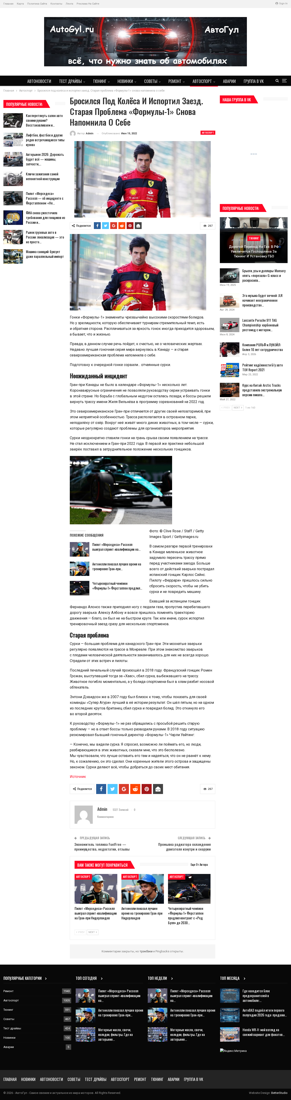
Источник (78, 776)
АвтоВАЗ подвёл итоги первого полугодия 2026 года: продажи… (265, 1012)
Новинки (125, 81)
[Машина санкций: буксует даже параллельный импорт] (13, 256)
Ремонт (174, 81)
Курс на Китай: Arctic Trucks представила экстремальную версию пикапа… (262, 390)
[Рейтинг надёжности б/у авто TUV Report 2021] (229, 370)
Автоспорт (202, 81)
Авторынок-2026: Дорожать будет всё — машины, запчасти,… (45, 159)
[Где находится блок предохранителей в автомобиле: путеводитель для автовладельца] (230, 995)
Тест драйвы (70, 81)
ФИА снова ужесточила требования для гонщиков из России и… (45, 217)
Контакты (56, 3)
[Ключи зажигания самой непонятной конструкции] (13, 179)
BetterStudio (279, 1093)
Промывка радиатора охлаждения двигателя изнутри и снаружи (184, 846)
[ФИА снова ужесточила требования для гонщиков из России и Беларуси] (13, 217)
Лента (69, 3)
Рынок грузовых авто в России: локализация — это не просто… (45, 237)
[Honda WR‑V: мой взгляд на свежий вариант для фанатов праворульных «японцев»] (230, 1034)
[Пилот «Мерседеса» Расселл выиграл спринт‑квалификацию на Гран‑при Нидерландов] (79, 549)
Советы (150, 81)
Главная (8, 3)
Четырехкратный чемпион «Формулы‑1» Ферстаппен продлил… (117, 585)
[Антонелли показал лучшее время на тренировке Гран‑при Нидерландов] (79, 569)
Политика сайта (37, 3)
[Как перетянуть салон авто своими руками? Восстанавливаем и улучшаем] (13, 120)
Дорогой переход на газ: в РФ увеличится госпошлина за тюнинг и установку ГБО (254, 251)
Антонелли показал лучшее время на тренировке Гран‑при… (116, 566)
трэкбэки (146, 951)
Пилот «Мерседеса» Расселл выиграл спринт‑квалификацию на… (116, 547)
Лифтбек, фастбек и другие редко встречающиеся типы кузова (45, 139)
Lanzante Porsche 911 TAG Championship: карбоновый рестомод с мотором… (260, 325)
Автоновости (39, 81)
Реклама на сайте (88, 3)
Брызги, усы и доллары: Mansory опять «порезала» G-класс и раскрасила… (264, 275)
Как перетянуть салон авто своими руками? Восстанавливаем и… (44, 120)
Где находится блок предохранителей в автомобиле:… (256, 995)
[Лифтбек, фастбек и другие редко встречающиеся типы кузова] (13, 140)
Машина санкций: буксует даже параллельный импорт (45, 254)
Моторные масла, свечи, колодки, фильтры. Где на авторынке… (115, 1034)
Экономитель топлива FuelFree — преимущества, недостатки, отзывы (102, 846)
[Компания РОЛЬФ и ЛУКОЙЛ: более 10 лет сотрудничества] (229, 349)
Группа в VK (254, 81)
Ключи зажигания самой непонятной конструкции (43, 176)
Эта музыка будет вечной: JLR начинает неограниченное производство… (262, 300)
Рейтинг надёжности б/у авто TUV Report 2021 (262, 367)
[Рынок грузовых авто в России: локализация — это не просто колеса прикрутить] (13, 237)
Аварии (229, 81)
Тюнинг (99, 81)
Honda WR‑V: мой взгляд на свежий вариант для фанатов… (264, 1032)
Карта (20, 3)
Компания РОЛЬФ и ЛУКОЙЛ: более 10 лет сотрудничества (262, 347)
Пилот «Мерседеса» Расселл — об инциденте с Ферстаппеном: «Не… (44, 198)
